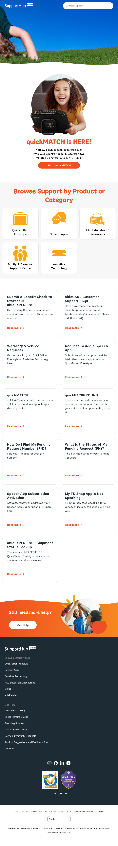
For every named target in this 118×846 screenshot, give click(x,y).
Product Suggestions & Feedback (28, 811)
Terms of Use (50, 811)
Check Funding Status (16, 716)
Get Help (23, 625)
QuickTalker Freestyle (16, 663)
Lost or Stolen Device (16, 729)
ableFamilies (11, 695)
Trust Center (59, 793)
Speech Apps (12, 670)
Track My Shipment (15, 723)
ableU (8, 689)
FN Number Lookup (15, 710)
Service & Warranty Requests (20, 735)
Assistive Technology (16, 676)
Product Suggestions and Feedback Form (27, 742)
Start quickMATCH (59, 165)
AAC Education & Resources (20, 682)
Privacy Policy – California (85, 811)
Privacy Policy (65, 811)
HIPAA (100, 811)
